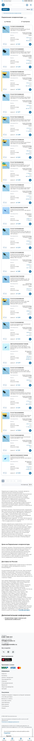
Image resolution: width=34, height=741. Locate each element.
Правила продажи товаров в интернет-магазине (16, 695)
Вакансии (4, 685)
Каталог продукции (7, 677)
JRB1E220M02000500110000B (19, 207)
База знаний (5, 704)
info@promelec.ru (8, 641)
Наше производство (7, 686)
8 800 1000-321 (7, 637)
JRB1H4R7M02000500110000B (19, 344)
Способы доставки (24, 610)
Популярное (5, 706)
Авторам (4, 688)
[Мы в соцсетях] (4, 652)
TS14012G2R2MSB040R (17, 298)
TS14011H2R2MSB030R (17, 435)
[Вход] (27, 5)
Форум (4, 708)
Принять (8, 736)
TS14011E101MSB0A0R (17, 94)
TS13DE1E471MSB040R (17, 71)
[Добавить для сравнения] (6, 44)
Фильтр (8, 21)
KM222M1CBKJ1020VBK (17, 276)
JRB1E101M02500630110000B (19, 455)
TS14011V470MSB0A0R (17, 228)
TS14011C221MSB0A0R (17, 185)
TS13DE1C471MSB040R (17, 139)
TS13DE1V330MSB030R (17, 26)
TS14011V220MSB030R (17, 322)
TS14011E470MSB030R (16, 162)
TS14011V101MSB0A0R (17, 390)
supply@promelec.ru (9, 644)
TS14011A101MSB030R (17, 367)
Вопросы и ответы (7, 698)
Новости (4, 673)
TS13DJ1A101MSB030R (17, 252)
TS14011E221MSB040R (17, 117)
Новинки (4, 681)
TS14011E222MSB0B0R (17, 412)
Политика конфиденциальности (10, 722)
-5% (4, 163)
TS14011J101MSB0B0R (17, 49)
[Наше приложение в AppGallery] (7, 660)
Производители (6, 679)
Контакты (4, 675)
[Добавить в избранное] (4, 44)
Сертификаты (6, 702)
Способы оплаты (6, 700)
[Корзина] (30, 4)
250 (20, 481)
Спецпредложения (7, 683)
